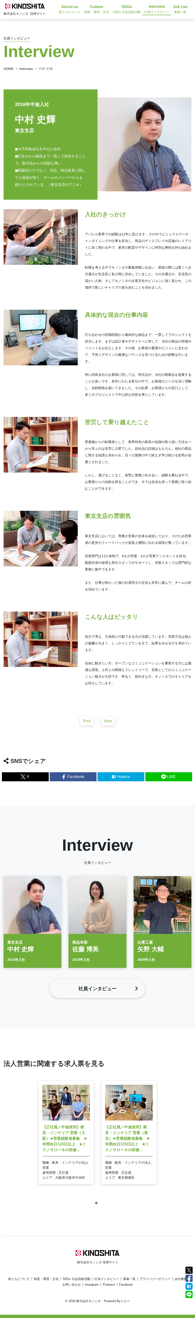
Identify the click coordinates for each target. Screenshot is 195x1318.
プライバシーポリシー (155, 1279)
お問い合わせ (71, 1284)
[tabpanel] (66, 1132)
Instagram (92, 1284)
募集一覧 (129, 1279)
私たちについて (19, 1279)
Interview (26, 69)
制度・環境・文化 (46, 1279)
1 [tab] (97, 1204)
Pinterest (109, 1284)
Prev (87, 721)
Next (108, 721)
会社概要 (181, 1279)
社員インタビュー (106, 1279)
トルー (125, 1301)
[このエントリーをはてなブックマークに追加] (189, 1286)
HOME (9, 69)
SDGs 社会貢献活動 (76, 1279)
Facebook (126, 1284)
